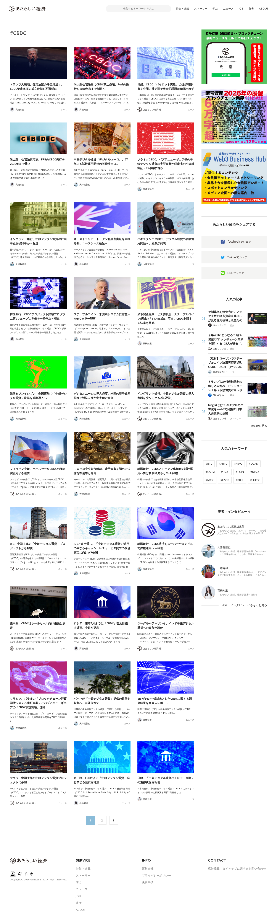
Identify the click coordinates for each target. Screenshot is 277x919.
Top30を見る (259, 426)
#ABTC (223, 463)
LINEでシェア (235, 273)
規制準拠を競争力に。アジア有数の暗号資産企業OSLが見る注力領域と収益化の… (226, 316)
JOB (241, 8)
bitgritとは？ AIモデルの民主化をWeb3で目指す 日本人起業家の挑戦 (225, 409)
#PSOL (225, 472)
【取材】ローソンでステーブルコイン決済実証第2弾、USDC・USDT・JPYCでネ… (226, 362)
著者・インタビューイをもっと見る (244, 605)
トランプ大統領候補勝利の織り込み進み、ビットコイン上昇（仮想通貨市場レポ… (226, 386)
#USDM (210, 472)
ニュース (228, 8)
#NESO (254, 472)
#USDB (225, 480)
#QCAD (253, 463)
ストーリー (200, 8)
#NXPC (210, 480)
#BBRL (240, 480)
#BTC (209, 463)
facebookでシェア (239, 241)
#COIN (240, 472)
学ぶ (215, 8)
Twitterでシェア (237, 257)
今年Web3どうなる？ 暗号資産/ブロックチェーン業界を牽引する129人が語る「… (225, 339)
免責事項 (148, 882)
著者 (251, 8)
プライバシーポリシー (156, 875)
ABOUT (263, 8)
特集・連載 (182, 8)
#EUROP (255, 480)
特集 (232, 325)
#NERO (238, 463)
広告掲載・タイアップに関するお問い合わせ (237, 868)
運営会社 (148, 868)
